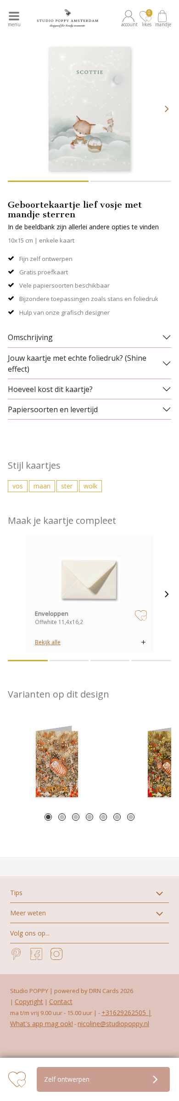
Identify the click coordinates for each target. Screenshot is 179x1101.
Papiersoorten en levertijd (53, 409)
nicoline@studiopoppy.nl (113, 1023)
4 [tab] (89, 817)
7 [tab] (130, 817)
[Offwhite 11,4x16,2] (89, 575)
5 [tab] (103, 817)
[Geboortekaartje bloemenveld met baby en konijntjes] (56, 764)
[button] (130, 18)
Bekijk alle (48, 642)
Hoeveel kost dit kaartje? (50, 389)
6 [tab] (117, 817)
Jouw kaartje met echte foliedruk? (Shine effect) (77, 363)
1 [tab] (48, 817)
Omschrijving (30, 337)
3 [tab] (75, 817)
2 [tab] (62, 817)
